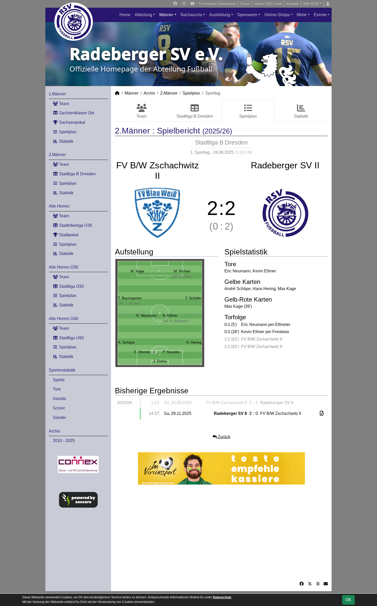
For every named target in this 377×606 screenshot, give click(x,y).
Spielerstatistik (62, 370)
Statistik (65, 141)
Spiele (59, 380)
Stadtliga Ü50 (71, 286)
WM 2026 (311, 4)
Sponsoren (247, 15)
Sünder (59, 417)
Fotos (245, 4)
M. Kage (137, 271)
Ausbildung (219, 15)
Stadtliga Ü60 (71, 338)
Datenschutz (222, 597)
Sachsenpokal (71, 122)
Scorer (59, 408)
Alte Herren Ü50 (63, 267)
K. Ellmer (170, 315)
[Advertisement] (221, 533)
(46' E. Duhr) (182, 276)
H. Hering (194, 342)
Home (125, 15)
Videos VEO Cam (268, 4)
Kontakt (292, 4)
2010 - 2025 (64, 440)
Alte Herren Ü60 (63, 318)
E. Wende (144, 352)
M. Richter (182, 271)
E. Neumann (146, 315)
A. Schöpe (126, 342)
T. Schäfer (193, 298)
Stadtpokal (68, 235)
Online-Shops (277, 15)
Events (320, 15)
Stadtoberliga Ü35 (75, 225)
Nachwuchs (191, 15)
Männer (166, 15)
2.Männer (57, 154)
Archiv (54, 431)
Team (63, 103)
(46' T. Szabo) (129, 303)
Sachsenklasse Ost (76, 113)
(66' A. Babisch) (175, 321)
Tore (57, 389)
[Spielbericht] (321, 413)
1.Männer (57, 94)
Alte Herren (59, 206)
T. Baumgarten (130, 298)
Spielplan (67, 132)
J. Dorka (160, 361)
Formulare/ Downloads (217, 4)
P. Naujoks (171, 352)
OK (348, 600)
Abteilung (143, 15)
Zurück (223, 437)
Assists (59, 398)
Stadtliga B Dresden (77, 174)
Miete (302, 15)
